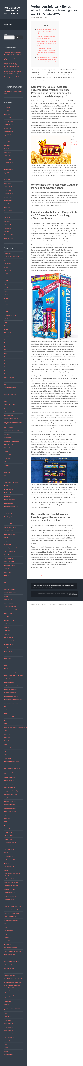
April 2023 (7, 207)
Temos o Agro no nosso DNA (11, 77)
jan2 (5, 579)
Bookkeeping (7, 437)
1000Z (6, 267)
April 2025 (7, 148)
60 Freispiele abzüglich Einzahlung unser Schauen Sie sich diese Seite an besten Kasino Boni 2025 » (56, 593)
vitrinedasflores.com (9, 954)
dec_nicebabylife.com (9, 499)
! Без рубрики (7, 253)
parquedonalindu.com (9, 747)
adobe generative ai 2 (9, 380)
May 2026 (7, 111)
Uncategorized (8, 937)
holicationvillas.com (9, 565)
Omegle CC (7, 734)
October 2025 (8, 128)
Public (5, 822)
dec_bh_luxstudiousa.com (10, 492)
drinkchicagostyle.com (10, 517)
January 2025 (7, 159)
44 (4, 356)
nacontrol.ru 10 (8, 651)
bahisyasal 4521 (8, 415)
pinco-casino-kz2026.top (10, 765)
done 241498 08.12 (9, 510)
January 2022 (7, 224)
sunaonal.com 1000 (9, 866)
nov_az (6, 668)
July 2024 (6, 176)
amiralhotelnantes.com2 (10, 387)
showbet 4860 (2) (8, 835)
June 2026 (7, 107)
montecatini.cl (8, 623)
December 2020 (8, 235)
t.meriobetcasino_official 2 (11, 909)
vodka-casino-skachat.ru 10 (11, 961)
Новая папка (7, 1020)
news (5, 665)
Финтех (6, 1051)
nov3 (5, 713)
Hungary (6, 568)
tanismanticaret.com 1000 (11, 920)
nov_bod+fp (7, 679)
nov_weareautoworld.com (11, 703)
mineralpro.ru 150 (9, 620)
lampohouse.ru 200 (9, 603)
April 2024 (7, 179)
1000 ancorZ (7, 263)
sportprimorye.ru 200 (9, 859)
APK (5, 391)
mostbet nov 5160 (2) (10, 641)
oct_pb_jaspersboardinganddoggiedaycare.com (16, 727)
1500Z (6, 298)
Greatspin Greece (8, 555)
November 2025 (8, 124)
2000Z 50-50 (7, 332)
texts (5, 927)
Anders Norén (69, 604)
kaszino (6, 596)
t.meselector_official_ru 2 (10, 916)
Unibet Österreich (9, 940)
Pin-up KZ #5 (7, 758)
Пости (5, 1044)
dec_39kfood (7, 486)
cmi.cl (5, 479)
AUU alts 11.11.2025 (9, 405)
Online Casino (7, 741)
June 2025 (7, 142)
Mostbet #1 (7, 630)
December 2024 (8, 162)
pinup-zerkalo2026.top (10, 811)
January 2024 (7, 190)
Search (6, 34)
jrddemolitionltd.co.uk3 (10, 589)
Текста (6, 1047)
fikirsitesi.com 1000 (9, 534)
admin (47, 17)
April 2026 (7, 114)
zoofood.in (6, 1004)
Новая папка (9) (8, 1034)
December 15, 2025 (37, 17)
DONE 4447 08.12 (9, 513)
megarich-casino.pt (9, 617)
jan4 (5, 582)
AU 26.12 (6, 401)
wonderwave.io (8, 972)
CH (5, 461)
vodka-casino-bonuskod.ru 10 (12, 958)
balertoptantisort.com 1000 (11, 418)
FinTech (6, 537)
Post (5, 815)
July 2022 (6, 214)
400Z (5, 353)
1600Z (6, 305)
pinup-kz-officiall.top (9, 804)
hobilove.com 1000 (9, 561)
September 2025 (8, 131)
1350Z (6, 291)
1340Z (6, 287)
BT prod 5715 (7, 448)
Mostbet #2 (7, 634)
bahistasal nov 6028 (9, 411)
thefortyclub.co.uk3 (9, 930)
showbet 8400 (8, 839)
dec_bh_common (8, 489)
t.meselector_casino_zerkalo (11, 913)
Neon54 (6, 654)
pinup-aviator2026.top (10, 777)
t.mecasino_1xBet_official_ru (11, 882)
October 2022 (8, 211)
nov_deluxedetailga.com (10, 682)
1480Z (6, 294)
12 (4, 277)
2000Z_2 (6, 336)
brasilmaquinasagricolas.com (11, 441)
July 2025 (6, 138)
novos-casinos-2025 (9, 716)
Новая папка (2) (8, 1027)
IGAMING (6, 575)
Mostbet (6, 627)
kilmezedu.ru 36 (8, 599)
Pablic (5, 744)
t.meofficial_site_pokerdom (11, 885)
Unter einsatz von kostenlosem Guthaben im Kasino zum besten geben (47, 43)
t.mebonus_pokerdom (9, 878)
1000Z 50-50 (7, 270)
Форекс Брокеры (8, 1054)
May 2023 (7, 204)
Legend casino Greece (10, 606)
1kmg (5, 322)
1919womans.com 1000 (10, 315)
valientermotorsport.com (10, 947)
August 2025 (7, 135)
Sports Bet (7, 863)
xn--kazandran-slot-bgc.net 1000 (13, 982)
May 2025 (7, 145)
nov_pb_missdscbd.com (10, 692)
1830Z (6, 312)
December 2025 (8, 121)
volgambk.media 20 (9, 965)
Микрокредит (7, 1016)
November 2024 (8, 166)
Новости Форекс (8, 1040)
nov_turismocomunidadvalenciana (13, 699)
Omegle (6, 730)
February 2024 (8, 186)
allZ (5, 384)
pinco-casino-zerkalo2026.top (12, 768)
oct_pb (5, 723)
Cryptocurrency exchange (11, 482)
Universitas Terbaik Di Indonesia (12, 10)
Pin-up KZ (6, 754)
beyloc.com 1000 (8, 427)
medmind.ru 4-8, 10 (9, 613)
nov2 (5, 710)
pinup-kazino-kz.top (9, 798)
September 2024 (8, 169)
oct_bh (5, 720)
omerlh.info (7, 737)
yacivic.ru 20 (7, 1001)
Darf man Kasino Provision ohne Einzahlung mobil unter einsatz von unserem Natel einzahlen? (47, 59)
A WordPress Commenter (11, 91)
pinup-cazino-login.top (10, 784)
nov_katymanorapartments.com (12, 685)
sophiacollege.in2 (8, 856)
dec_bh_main (7, 496)
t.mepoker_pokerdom (9, 889)
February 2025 (8, 155)
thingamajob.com (8, 934)
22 (4, 339)
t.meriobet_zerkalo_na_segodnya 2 (13, 906)
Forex (5, 541)
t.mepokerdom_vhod (9, 899)
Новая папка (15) (8, 1023)
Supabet (6, 870)
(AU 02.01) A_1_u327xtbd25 (11, 256)
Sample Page (8, 24)
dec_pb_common (8, 503)
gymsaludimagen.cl (9, 558)
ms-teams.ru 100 (8, 644)
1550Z (6, 301)
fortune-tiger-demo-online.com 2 (12, 548)
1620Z (6, 308)
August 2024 (7, 173)
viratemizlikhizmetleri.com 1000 (12, 951)
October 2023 (8, 197)
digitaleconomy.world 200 (11, 506)
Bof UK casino (7, 434)
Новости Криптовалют (10, 1037)
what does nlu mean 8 (9, 968)
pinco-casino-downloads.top (11, 761)
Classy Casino (7, 472)
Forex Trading (7, 544)
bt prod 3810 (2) (8, 444)
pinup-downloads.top (9, 787)
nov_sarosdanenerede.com (11, 696)
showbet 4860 (8, 832)
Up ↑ (77, 604)
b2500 (6, 408)
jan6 (5, 585)
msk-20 (6, 648)
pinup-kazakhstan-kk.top (10, 794)
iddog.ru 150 (7, 572)
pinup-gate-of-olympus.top (11, 791)
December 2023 (8, 193)
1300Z (6, 284)
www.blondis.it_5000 (9, 975)
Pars (5, 751)
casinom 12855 (8, 455)
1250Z (6, 281)
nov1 (5, 706)
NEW (5, 661)
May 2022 (7, 221)
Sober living (7, 853)
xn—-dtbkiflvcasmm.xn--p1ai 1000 (13, 978)
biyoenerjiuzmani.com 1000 (11, 430)
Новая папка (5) (8, 1030)
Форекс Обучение (9, 1058)
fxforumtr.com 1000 (9, 551)
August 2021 (7, 228)
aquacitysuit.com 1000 (10, 394)
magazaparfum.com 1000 (11, 610)
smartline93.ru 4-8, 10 (10, 849)
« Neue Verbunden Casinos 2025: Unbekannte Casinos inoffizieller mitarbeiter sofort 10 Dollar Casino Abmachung (53, 586)
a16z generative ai (9, 377)
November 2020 (8, 238)
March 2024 (7, 183)
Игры (5, 1013)
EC (5, 520)
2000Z (6, 329)
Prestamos (7, 818)
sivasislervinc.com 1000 (10, 842)
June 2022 (7, 217)
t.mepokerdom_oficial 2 (10, 892)
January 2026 (7, 117)
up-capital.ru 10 (8, 944)
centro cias (7, 458)
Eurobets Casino (8, 530)
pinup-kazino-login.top (10, 801)
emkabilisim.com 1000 (10, 527)
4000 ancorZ (7, 349)
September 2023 (8, 200)
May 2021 (7, 231)
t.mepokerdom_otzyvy (10, 896)
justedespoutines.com (10, 592)
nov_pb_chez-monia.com (10, 689)
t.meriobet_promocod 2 (10, 903)
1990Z (6, 318)
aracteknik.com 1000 (9, 398)
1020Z (6, 274)
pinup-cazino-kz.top (9, 780)
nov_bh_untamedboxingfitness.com (13, 675)
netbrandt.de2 (8, 658)
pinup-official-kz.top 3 (10, 808)
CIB (5, 468)
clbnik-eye (6, 475)
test (5, 923)
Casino (6, 451)
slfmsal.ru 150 (8, 846)
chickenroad (7, 465)
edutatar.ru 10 (8, 524)
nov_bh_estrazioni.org (10, 672)
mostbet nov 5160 (9, 637)
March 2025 (7, 152)
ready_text (7, 828)
